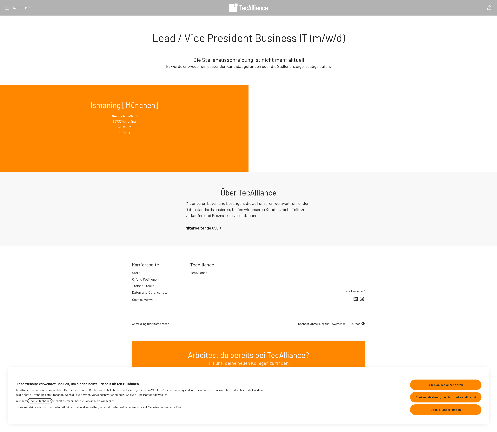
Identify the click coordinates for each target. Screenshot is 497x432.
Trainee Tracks (143, 286)
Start (136, 273)
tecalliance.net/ (355, 291)
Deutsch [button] (357, 324)
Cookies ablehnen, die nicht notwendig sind (445, 397)
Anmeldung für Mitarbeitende (150, 324)
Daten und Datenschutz (150, 292)
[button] (489, 7)
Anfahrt (124, 132)
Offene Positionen (145, 279)
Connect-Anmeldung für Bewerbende (322, 324)
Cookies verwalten (145, 299)
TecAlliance (198, 273)
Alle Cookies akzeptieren (445, 385)
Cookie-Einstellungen (446, 409)
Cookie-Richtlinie (40, 401)
